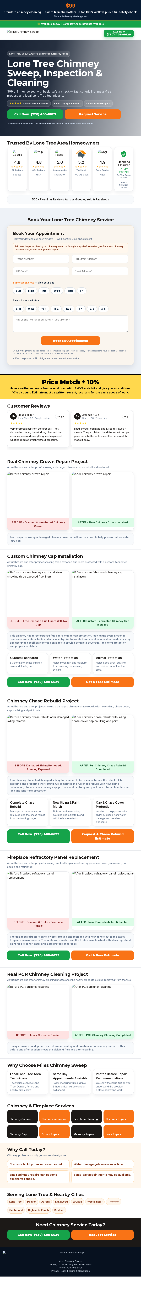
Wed (57, 290)
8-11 (18, 308)
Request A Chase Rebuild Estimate (103, 836)
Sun (18, 290)
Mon (31, 290)
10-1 (43, 308)
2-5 (92, 308)
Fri (82, 290)
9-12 (31, 308)
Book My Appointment (70, 340)
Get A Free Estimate (102, 682)
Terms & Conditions (79, 1270)
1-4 (81, 308)
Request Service (92, 114)
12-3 (68, 308)
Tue (44, 290)
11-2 (56, 308)
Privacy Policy (58, 1270)
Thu (70, 290)
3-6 (103, 308)
